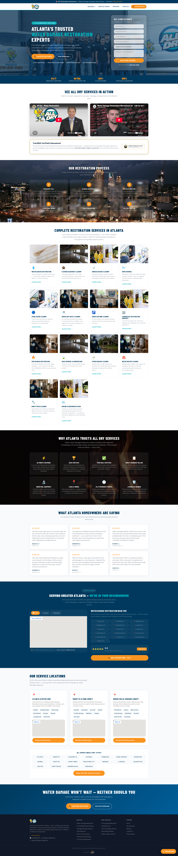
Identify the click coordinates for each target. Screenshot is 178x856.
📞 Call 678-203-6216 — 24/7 (119, 658)
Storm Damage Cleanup (108, 828)
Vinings (96, 713)
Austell (100, 710)
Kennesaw (84, 710)
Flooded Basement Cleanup (85, 826)
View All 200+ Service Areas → (89, 773)
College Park (37, 716)
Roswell (136, 713)
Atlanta (35, 710)
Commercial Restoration (84, 839)
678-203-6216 (117, 1)
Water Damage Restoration (85, 823)
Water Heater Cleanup (108, 834)
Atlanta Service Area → (43, 740)
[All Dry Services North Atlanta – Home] (35, 6)
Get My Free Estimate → (128, 60)
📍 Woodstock (56, 613)
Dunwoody (54, 710)
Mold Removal (105, 826)
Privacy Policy (130, 834)
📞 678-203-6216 (139, 6)
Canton (126, 710)
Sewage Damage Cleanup (85, 828)
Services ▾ (91, 6)
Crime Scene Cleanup (83, 834)
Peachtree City (89, 761)
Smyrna (53, 713)
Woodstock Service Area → (126, 740)
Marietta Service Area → (84, 740)
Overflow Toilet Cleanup (84, 836)
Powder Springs (78, 713)
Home (128, 823)
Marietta (76, 710)
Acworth (92, 710)
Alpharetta (128, 713)
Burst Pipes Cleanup (107, 831)
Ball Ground (134, 710)
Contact (125, 6)
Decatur (45, 713)
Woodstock (117, 710)
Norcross (89, 766)
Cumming (127, 716)
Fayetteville (56, 766)
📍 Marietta (45, 613)
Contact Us (129, 831)
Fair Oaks (76, 716)
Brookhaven (37, 713)
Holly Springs (118, 713)
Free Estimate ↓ (64, 56)
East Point (47, 716)
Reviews (116, 6)
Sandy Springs (44, 710)
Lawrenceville (72, 766)
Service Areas (104, 6)
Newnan (105, 761)
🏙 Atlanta (35, 613)
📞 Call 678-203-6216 (43, 56)
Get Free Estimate (102, 806)
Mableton (89, 713)
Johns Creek (118, 716)
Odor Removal (81, 831)
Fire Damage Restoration (109, 823)
